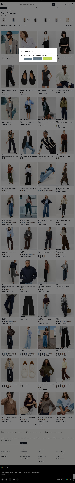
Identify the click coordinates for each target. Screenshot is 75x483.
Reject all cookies (37, 58)
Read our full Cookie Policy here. (42, 55)
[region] (38, 55)
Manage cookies (27, 58)
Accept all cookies (47, 58)
